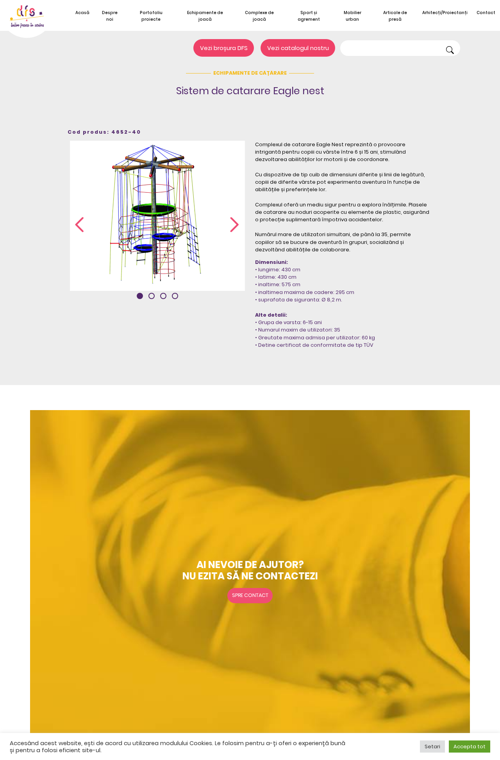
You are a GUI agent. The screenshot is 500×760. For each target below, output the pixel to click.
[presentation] (79, 225)
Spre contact (250, 595)
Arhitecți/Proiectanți (445, 13)
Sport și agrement (309, 16)
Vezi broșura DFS (224, 48)
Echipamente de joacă (205, 16)
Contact (486, 13)
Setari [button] (432, 746)
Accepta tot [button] (470, 746)
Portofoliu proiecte (151, 16)
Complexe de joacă (259, 16)
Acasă (82, 13)
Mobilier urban (352, 16)
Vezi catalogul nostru (298, 48)
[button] (140, 296)
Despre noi (110, 16)
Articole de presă (395, 16)
